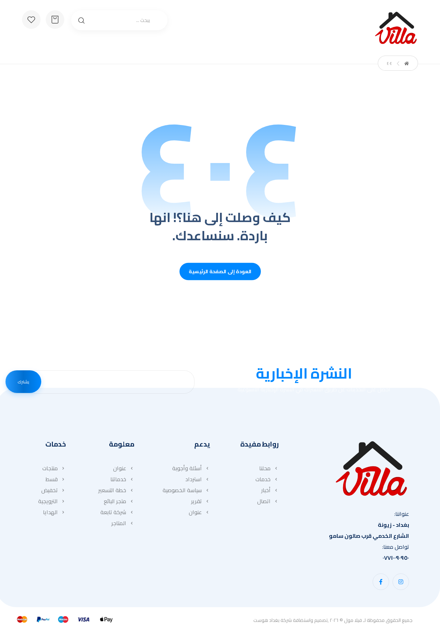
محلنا (265, 468)
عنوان (195, 512)
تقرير (196, 501)
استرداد (193, 479)
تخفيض (49, 490)
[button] (401, 582)
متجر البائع (115, 501)
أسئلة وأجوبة (187, 468)
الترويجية (48, 501)
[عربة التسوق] (55, 19)
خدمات (263, 479)
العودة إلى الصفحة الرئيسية (220, 271)
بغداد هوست (266, 620)
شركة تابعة (113, 512)
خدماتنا (118, 479)
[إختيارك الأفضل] (396, 28)
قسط (51, 479)
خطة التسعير (112, 490)
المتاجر (118, 523)
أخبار (266, 490)
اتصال (264, 501)
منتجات (50, 468)
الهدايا (50, 512)
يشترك (23, 382)
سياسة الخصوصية (182, 490)
